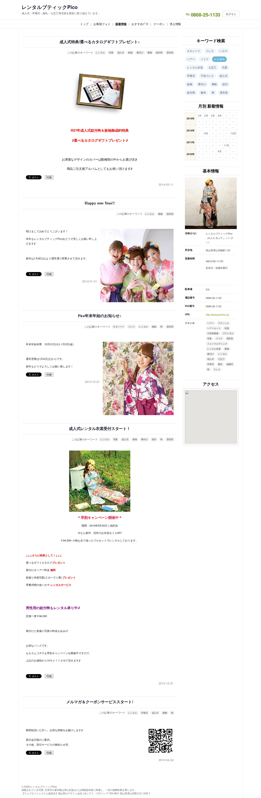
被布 (203, 92)
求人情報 (175, 24)
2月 (206, 115)
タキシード (118, 326)
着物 (149, 52)
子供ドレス (207, 76)
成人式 (120, 52)
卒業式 (144, 712)
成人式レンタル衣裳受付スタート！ (99, 429)
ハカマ (223, 51)
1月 (199, 115)
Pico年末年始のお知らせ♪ (100, 316)
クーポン (159, 24)
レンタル (100, 52)
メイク (205, 59)
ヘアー (191, 59)
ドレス (131, 326)
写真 (111, 52)
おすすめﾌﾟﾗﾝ (140, 24)
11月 (226, 145)
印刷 (49, 177)
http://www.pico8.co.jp (217, 314)
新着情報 (121, 24)
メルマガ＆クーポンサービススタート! (99, 702)
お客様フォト (101, 24)
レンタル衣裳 (195, 67)
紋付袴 (159, 52)
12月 (233, 133)
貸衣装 (170, 52)
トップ (84, 24)
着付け (140, 52)
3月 (213, 115)
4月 (220, 115)
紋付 (154, 439)
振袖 (130, 52)
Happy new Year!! (100, 203)
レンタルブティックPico (50, 7)
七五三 (212, 67)
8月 (206, 133)
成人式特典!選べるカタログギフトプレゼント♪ (100, 42)
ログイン (231, 14)
